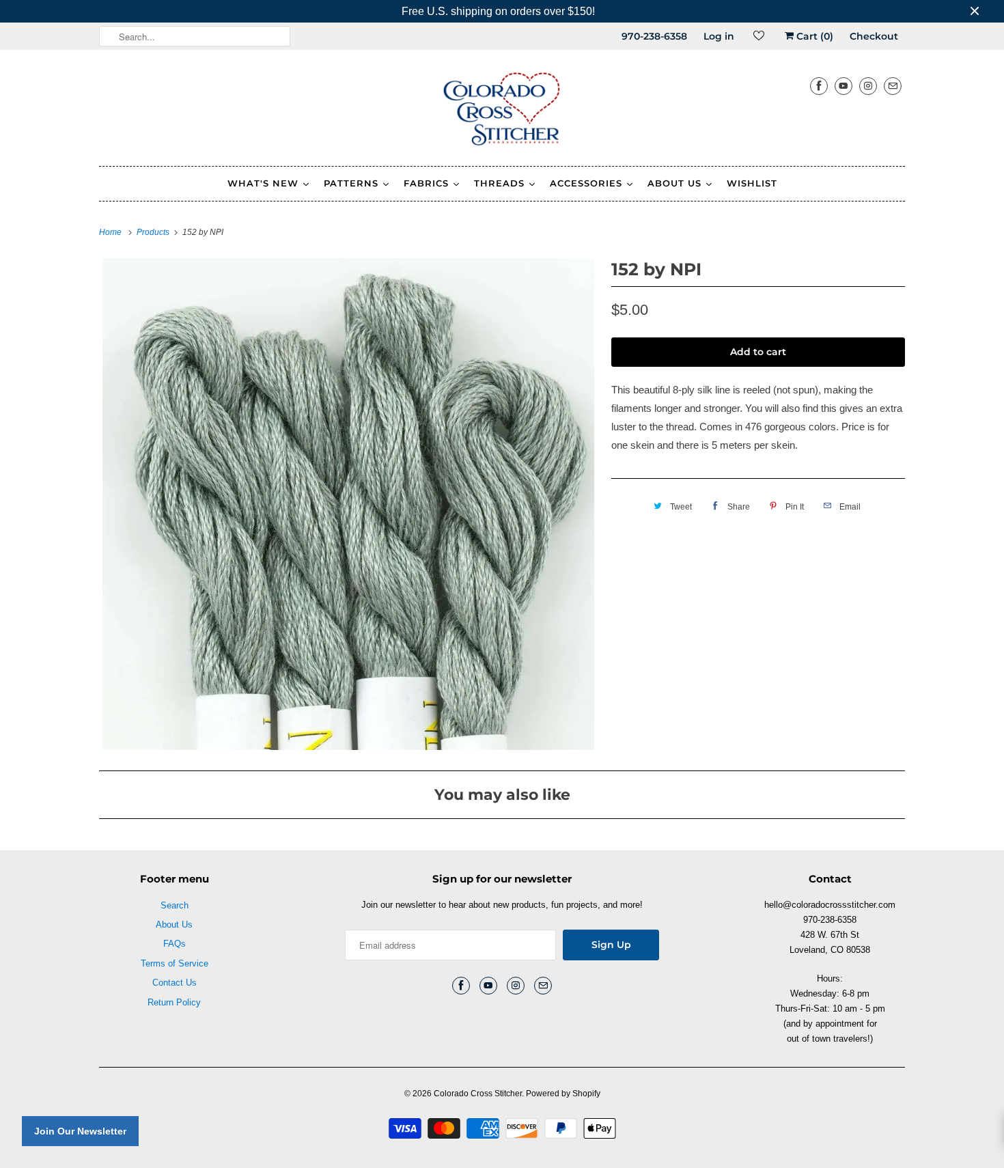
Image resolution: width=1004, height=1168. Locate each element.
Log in (718, 36)
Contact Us (174, 982)
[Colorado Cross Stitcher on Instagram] (868, 85)
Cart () (813, 36)
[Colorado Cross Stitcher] (502, 111)
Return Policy (174, 1002)
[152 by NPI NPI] (348, 504)
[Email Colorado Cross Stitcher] (893, 85)
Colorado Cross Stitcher (478, 1093)
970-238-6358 (654, 36)
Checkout (874, 36)
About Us (174, 924)
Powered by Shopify (563, 1093)
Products (154, 232)
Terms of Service (174, 963)
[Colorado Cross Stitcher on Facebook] (819, 85)
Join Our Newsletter (80, 1131)
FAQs (174, 943)
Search (175, 905)
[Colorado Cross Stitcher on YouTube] (843, 85)
